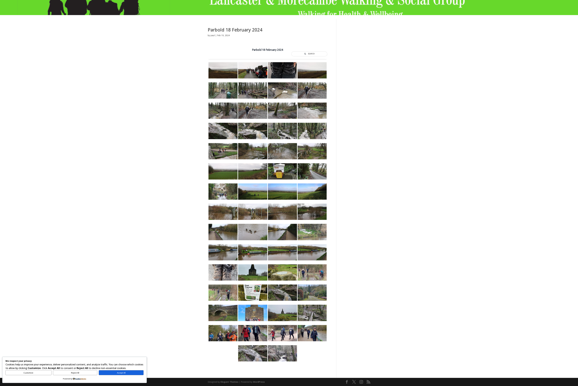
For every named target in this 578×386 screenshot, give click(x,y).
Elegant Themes (229, 381)
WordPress (259, 381)
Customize (28, 372)
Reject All (75, 372)
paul (213, 35)
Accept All (121, 372)
